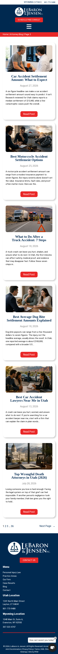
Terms (37, 649)
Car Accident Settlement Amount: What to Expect (29, 78)
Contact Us (29, 560)
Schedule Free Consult (29, 20)
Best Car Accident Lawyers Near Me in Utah (29, 398)
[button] (52, 647)
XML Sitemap (46, 649)
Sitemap (23, 652)
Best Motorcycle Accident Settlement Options (29, 158)
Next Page (47, 526)
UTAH (38, 2)
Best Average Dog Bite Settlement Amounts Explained (29, 318)
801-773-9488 (49, 2)
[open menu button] (29, 26)
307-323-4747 (9, 627)
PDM (36, 652)
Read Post (30, 114)
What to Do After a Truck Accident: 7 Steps (29, 238)
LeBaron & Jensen (17, 646)
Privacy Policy (27, 649)
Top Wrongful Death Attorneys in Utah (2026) (29, 475)
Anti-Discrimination (13, 649)
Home (5, 34)
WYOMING (29, 2)
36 (12, 526)
